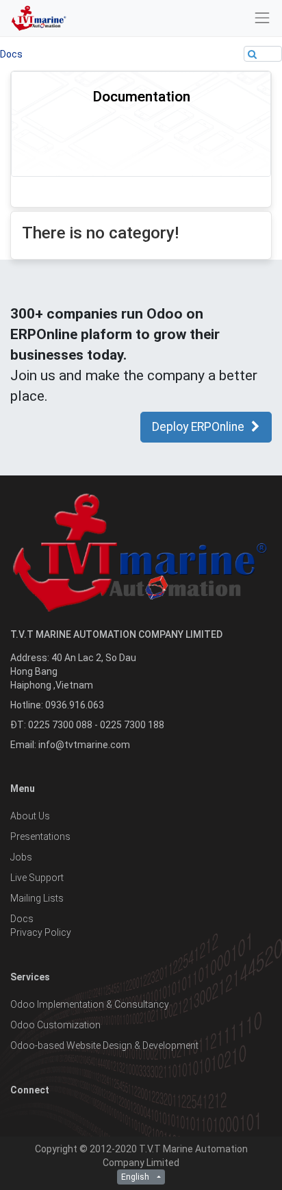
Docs (11, 54)
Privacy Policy (40, 932)
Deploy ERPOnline (198, 427)
